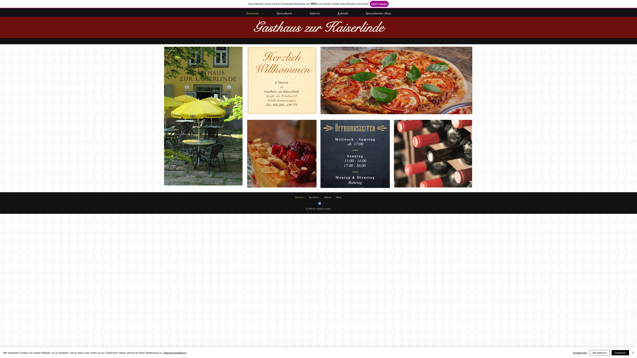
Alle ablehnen (600, 352)
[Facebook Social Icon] (319, 203)
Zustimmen (620, 352)
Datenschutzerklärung (174, 352)
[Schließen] (633, 352)
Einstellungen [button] (580, 352)
